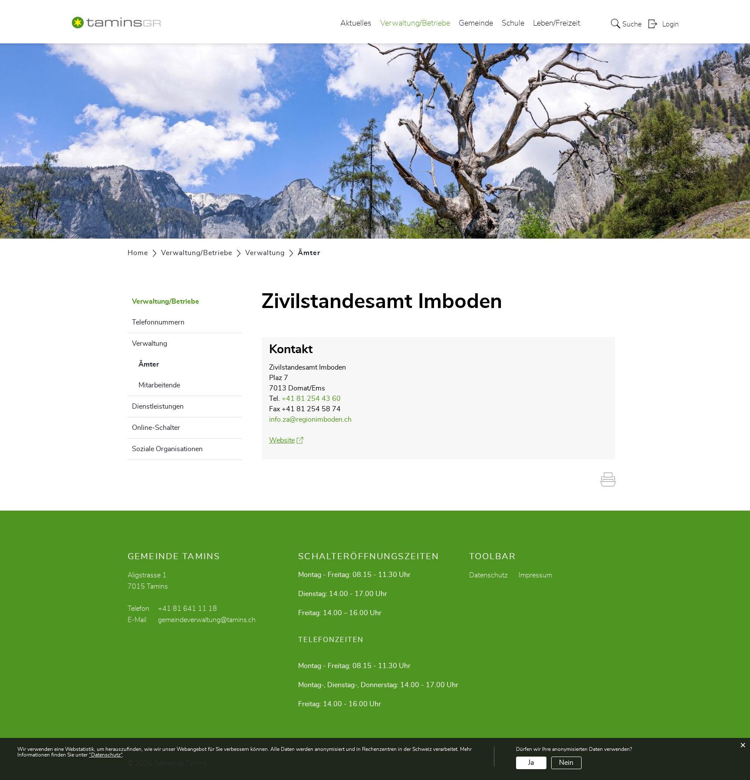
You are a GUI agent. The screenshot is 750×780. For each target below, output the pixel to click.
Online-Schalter (156, 427)
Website (286, 440)
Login (670, 24)
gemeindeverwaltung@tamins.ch (207, 619)
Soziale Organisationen (167, 449)
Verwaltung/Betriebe (415, 23)
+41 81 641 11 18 (187, 608)
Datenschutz (488, 575)
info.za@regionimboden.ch (310, 419)
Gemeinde (476, 23)
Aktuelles (356, 23)
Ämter (170, 364)
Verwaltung (149, 343)
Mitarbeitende (159, 385)
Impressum (535, 575)
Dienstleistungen (158, 406)
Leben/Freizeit (556, 23)
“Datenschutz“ (105, 754)
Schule (513, 23)
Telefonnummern (158, 322)
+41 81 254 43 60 (311, 398)
